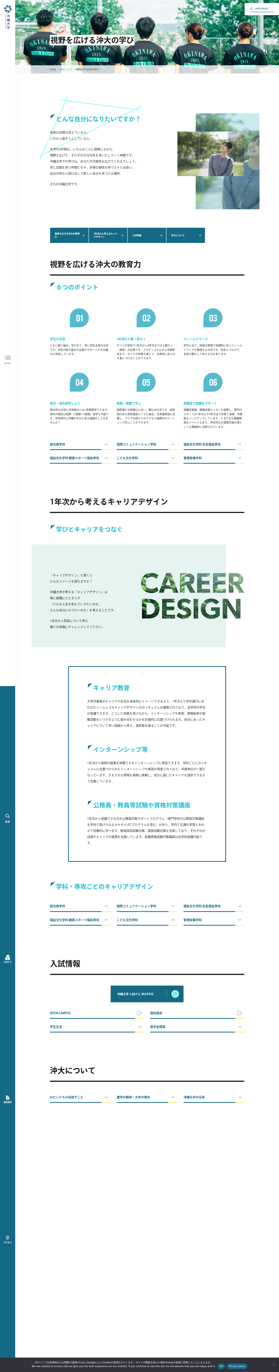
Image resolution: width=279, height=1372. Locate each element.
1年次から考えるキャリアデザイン (105, 235)
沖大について (178, 235)
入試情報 (136, 235)
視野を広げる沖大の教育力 (67, 235)
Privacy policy (237, 1366)
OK (221, 1366)
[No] (274, 1365)
